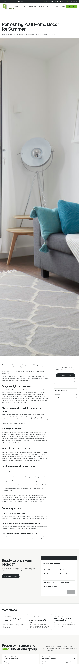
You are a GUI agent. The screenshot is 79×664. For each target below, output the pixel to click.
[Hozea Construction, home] (8, 6)
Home (16, 6)
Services (23, 6)
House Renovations (49, 578)
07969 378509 (72, 1)
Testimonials (49, 6)
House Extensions (49, 569)
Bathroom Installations (50, 582)
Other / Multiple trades (50, 586)
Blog (57, 6)
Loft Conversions (65, 569)
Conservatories (64, 582)
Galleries (41, 6)
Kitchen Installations (66, 578)
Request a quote (65, 380)
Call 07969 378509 (65, 375)
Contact (62, 6)
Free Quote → (71, 6)
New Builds (47, 574)
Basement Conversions (66, 574)
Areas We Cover (32, 6)
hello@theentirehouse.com (55, 1)
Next (69, 592)
